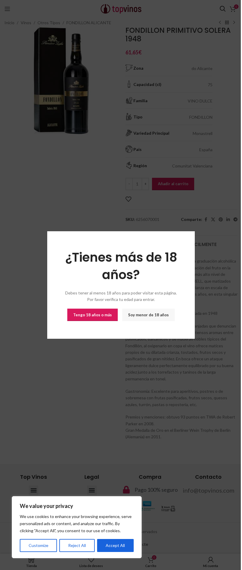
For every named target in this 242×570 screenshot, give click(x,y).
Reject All (77, 545)
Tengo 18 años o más (92, 314)
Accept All (115, 545)
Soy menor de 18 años (148, 314)
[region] (77, 527)
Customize (38, 545)
